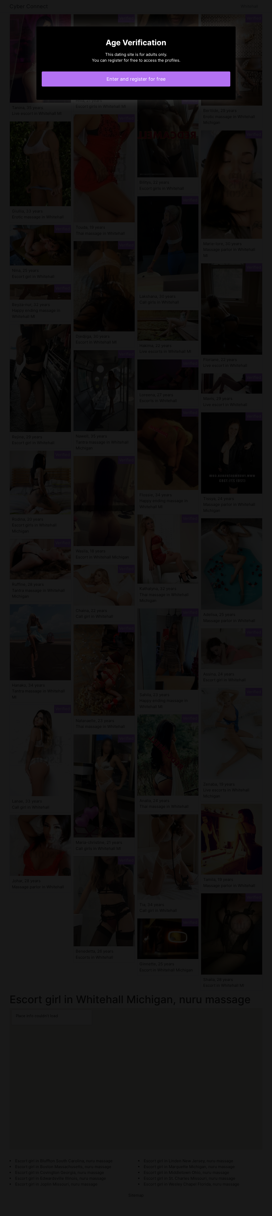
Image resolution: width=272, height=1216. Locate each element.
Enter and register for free (136, 79)
